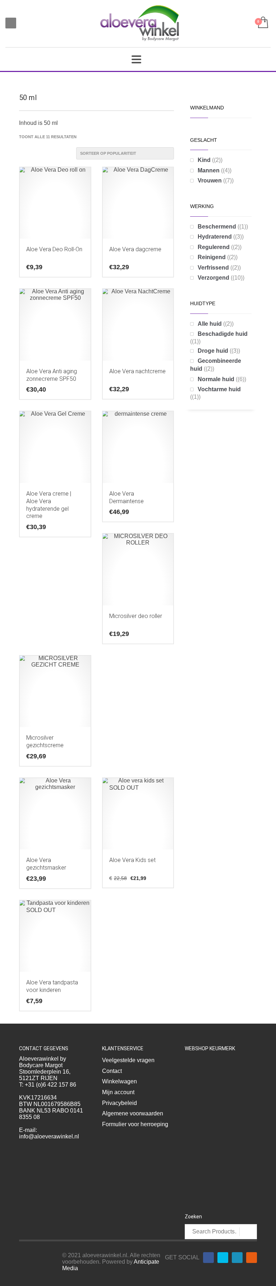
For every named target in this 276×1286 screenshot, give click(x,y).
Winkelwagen (119, 1081)
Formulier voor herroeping (135, 1124)
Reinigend (212, 257)
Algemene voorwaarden (132, 1113)
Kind (204, 160)
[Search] (248, 1231)
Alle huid (210, 324)
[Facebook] (208, 1257)
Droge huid (213, 351)
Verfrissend (213, 268)
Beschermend (217, 227)
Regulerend (214, 247)
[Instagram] (251, 1257)
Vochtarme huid (219, 389)
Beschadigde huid (223, 334)
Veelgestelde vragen (128, 1060)
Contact (112, 1071)
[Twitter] (222, 1257)
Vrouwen (210, 180)
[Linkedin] (237, 1257)
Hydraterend (215, 237)
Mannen (209, 170)
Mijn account (118, 1092)
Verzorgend (213, 278)
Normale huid (216, 379)
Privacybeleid (119, 1103)
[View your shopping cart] (262, 23)
